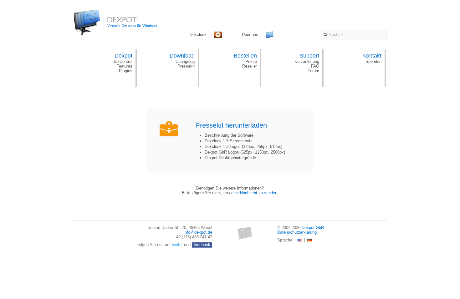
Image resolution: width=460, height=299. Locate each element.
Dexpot (123, 56)
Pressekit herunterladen (231, 125)
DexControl (122, 61)
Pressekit (186, 66)
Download (182, 56)
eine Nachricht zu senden (254, 192)
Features (124, 66)
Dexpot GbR (313, 227)
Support (309, 56)
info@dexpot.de (198, 232)
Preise (251, 61)
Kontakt (371, 56)
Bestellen (245, 56)
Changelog (185, 61)
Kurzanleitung (306, 61)
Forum (313, 70)
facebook (202, 244)
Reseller (249, 66)
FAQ (315, 66)
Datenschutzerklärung (297, 232)
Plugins (125, 70)
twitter (177, 244)
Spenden (373, 61)
